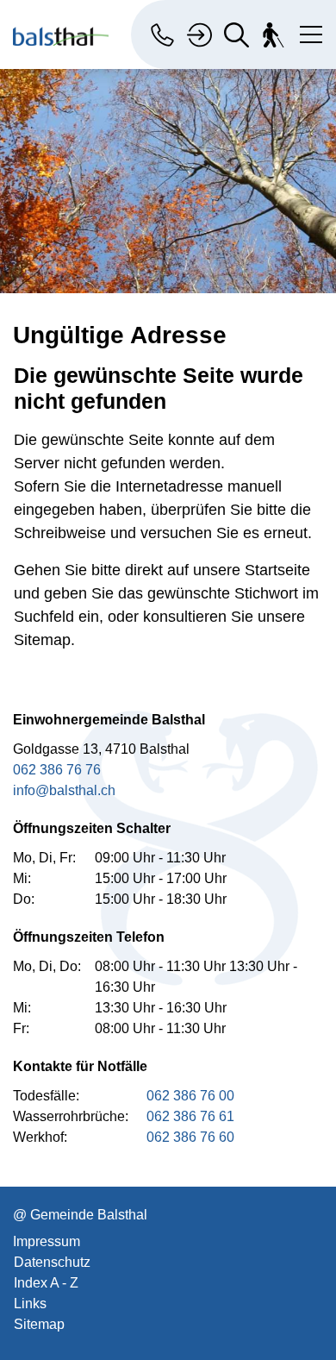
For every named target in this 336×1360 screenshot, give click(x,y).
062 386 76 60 (190, 1137)
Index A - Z (46, 1282)
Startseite (277, 570)
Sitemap (39, 1324)
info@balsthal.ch (64, 790)
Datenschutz (52, 1262)
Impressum (46, 1241)
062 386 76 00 (190, 1095)
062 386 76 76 (57, 769)
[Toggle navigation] (307, 31)
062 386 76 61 (190, 1116)
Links (30, 1303)
